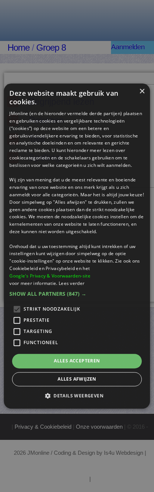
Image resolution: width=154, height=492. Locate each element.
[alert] (77, 246)
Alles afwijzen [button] (77, 379)
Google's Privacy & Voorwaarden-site (49, 276)
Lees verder (71, 283)
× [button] (142, 91)
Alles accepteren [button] (77, 361)
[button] (76, 294)
